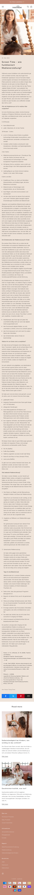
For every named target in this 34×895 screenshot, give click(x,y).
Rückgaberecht (6, 835)
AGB (3, 862)
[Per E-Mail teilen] (28, 696)
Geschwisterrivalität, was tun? (14, 789)
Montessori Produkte (8, 817)
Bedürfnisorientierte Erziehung (10, 847)
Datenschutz (5, 868)
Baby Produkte (6, 820)
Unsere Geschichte (7, 823)
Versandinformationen (8, 832)
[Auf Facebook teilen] (5, 696)
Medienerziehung (6, 850)
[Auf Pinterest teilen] (21, 696)
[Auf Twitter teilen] (13, 696)
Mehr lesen (5, 756)
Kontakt (4, 838)
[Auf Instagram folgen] (3, 873)
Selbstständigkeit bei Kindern (10, 853)
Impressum (5, 865)
